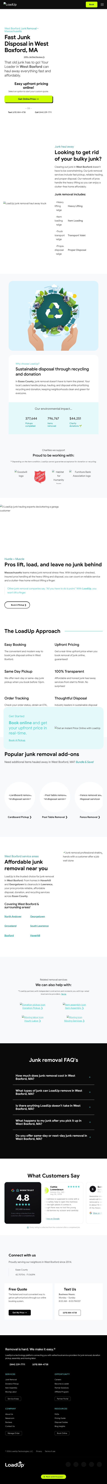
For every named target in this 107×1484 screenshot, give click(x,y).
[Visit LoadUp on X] (83, 1464)
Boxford (9, 935)
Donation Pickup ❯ (32, 1008)
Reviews (8, 1422)
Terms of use (50, 1451)
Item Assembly (11, 1388)
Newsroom (9, 1418)
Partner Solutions (62, 1388)
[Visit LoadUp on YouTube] (91, 1464)
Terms (63, 994)
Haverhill (35, 935)
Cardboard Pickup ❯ (20, 817)
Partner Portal (62, 1399)
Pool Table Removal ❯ (55, 817)
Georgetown (37, 916)
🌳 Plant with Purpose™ (53, 1477)
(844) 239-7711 (17, 1364)
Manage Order (14, 1433)
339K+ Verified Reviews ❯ (34, 57)
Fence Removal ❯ (90, 817)
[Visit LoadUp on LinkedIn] (99, 1464)
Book (91, 4)
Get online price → (28, 99)
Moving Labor (11, 1392)
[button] (53, 1077)
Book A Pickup (17, 740)
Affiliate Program (62, 1392)
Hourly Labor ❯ (32, 1020)
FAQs (57, 1414)
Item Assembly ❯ (74, 1008)
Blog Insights (60, 1426)
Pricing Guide (60, 1418)
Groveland (10, 925)
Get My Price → (20, 1312)
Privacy (39, 1451)
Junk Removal (11, 1379)
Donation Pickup (12, 1384)
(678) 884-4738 (70, 1312)
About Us (9, 1414)
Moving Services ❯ (74, 1020)
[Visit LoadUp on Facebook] (68, 1464)
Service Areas (13, 1399)
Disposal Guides (61, 1422)
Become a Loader (62, 1384)
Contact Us (10, 1426)
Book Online (62, 1433)
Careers (58, 1379)
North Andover (12, 916)
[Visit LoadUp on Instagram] (75, 1464)
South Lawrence (39, 925)
